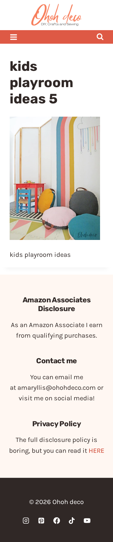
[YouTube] (87, 520)
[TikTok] (71, 520)
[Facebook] (56, 520)
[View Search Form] (100, 37)
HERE (96, 451)
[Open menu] (13, 37)
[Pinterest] (41, 520)
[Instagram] (26, 520)
